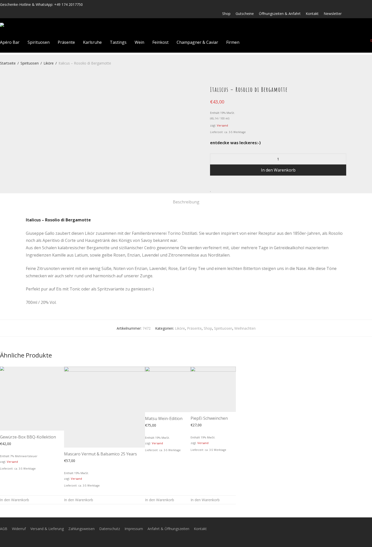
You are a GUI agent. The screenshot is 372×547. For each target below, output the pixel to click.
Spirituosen (39, 42)
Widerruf (19, 528)
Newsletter (333, 13)
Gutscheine (245, 13)
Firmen (232, 42)
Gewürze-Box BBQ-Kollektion (28, 437)
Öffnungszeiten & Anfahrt (280, 13)
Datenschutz (109, 528)
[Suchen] (334, 42)
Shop (226, 13)
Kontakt (312, 13)
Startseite (8, 63)
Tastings (118, 42)
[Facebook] (350, 13)
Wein (139, 42)
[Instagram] (357, 13)
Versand (222, 125)
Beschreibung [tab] (186, 202)
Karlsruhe (92, 42)
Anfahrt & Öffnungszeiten (168, 528)
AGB (3, 528)
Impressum (134, 528)
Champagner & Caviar (197, 42)
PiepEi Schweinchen (209, 418)
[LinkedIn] (364, 13)
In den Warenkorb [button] (14, 499)
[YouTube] (370, 13)
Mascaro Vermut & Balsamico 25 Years (100, 454)
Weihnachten (245, 328)
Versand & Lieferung (47, 528)
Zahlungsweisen (81, 528)
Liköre (49, 63)
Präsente (66, 42)
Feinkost (160, 42)
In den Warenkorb (278, 170)
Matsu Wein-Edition (163, 418)
